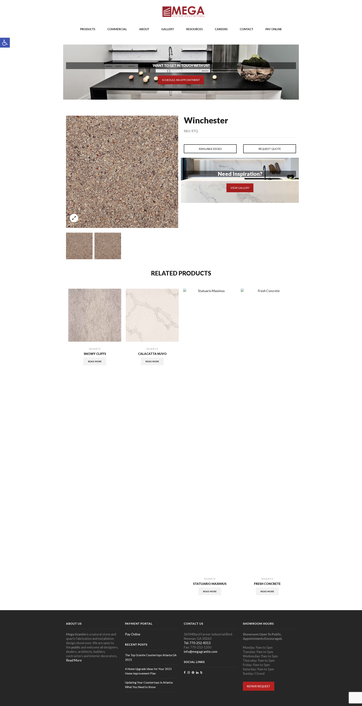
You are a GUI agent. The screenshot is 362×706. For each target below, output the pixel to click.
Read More (74, 660)
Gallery (167, 29)
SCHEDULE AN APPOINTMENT (181, 80)
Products (87, 29)
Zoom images (74, 218)
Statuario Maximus (209, 583)
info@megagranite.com (200, 652)
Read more (95, 361)
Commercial (117, 29)
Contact (246, 29)
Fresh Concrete (267, 583)
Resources (194, 29)
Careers (221, 29)
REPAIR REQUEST (258, 686)
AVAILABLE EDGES (210, 148)
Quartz (95, 348)
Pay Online (273, 29)
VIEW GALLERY (239, 187)
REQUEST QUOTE (269, 148)
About (144, 29)
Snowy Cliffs (95, 353)
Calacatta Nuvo (152, 353)
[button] (5, 43)
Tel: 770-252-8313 (197, 643)
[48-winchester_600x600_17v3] (79, 246)
